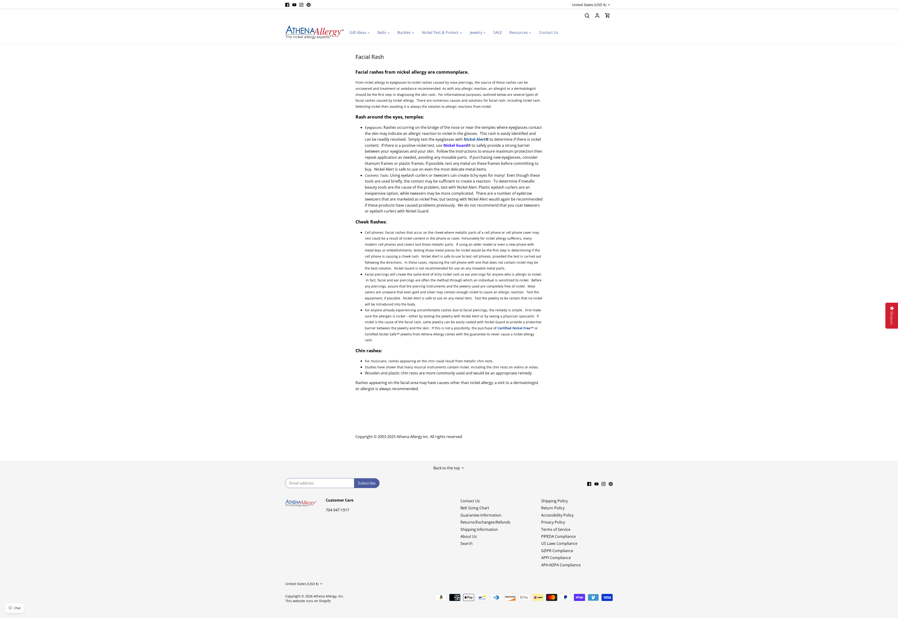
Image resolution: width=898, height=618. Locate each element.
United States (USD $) (589, 5)
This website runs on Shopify (308, 601)
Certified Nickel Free (513, 328)
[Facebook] (287, 4)
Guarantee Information (480, 515)
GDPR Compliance (557, 550)
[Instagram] (301, 4)
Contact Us (470, 500)
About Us (468, 536)
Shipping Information (479, 529)
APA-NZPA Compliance (561, 565)
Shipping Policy (554, 500)
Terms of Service (555, 529)
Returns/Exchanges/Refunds (485, 522)
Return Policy (553, 507)
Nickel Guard (455, 145)
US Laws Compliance (559, 543)
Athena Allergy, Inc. (329, 596)
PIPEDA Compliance (558, 536)
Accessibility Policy (557, 515)
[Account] (597, 15)
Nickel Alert (474, 139)
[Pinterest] (309, 4)
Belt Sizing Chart (474, 507)
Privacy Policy (553, 522)
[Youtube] (294, 4)
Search (466, 543)
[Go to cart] (607, 15)
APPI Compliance (556, 557)
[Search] (587, 15)
